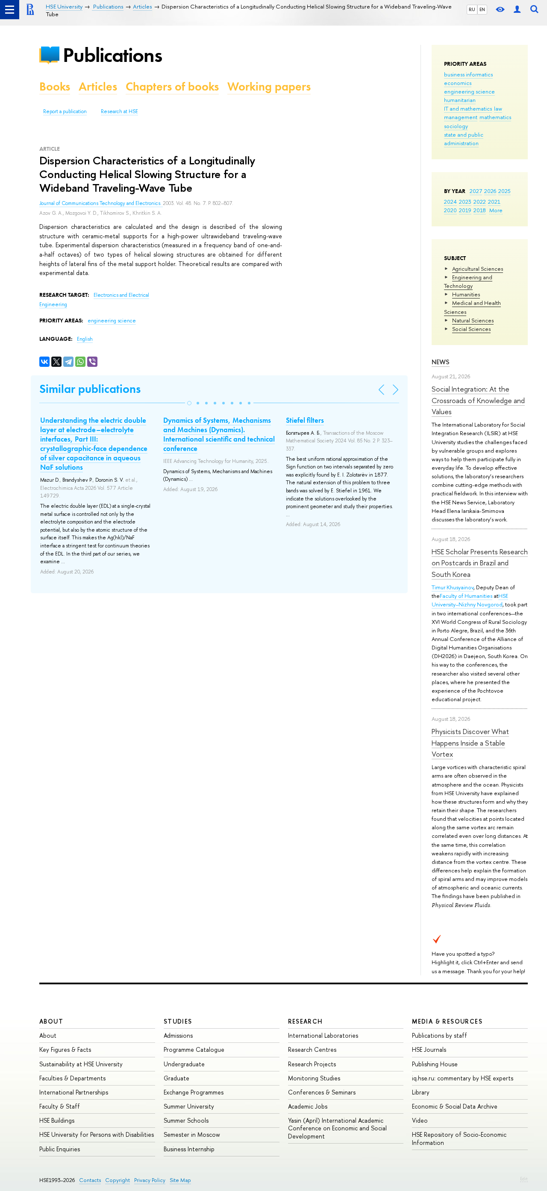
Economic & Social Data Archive (454, 1106)
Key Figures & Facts (65, 1049)
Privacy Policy (149, 1180)
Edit (524, 1179)
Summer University (189, 1106)
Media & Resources (447, 1021)
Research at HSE (119, 111)
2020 (450, 210)
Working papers (269, 86)
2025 (504, 191)
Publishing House (435, 1064)
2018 (479, 210)
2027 (476, 191)
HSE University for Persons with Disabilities (96, 1134)
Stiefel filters (305, 420)
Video (420, 1120)
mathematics (495, 117)
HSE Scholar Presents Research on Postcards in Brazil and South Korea (480, 563)
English (85, 339)
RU (472, 9)
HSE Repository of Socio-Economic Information (459, 1138)
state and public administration (463, 139)
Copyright (117, 1180)
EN (482, 9)
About (51, 1021)
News (441, 361)
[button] (189, 403)
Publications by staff (439, 1035)
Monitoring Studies (314, 1078)
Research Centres (312, 1049)
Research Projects (312, 1064)
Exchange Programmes (194, 1092)
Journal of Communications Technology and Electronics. (101, 203)
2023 (465, 201)
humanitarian (460, 100)
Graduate (176, 1078)
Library (420, 1092)
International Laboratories (323, 1035)
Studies (178, 1021)
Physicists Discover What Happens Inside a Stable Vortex (470, 742)
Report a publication (65, 111)
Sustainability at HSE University (81, 1064)
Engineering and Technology (468, 281)
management (460, 117)
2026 (490, 191)
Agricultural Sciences (477, 268)
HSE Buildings (56, 1120)
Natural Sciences (473, 320)
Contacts (90, 1180)
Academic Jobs (307, 1106)
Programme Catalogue (194, 1049)
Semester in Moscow (192, 1134)
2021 (494, 201)
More (496, 210)
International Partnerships (73, 1092)
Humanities (466, 294)
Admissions (178, 1035)
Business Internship (189, 1149)
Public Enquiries (59, 1149)
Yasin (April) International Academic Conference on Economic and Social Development (337, 1128)
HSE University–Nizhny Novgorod (470, 600)
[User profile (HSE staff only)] (517, 9)
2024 (450, 201)
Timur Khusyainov (452, 587)
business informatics (468, 74)
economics (457, 83)
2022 (479, 201)
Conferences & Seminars (322, 1092)
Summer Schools (186, 1120)
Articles (98, 86)
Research (305, 1021)
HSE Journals (429, 1049)
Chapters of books (172, 86)
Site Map (180, 1180)
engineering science (469, 91)
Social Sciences (471, 329)
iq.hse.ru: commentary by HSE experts (462, 1078)
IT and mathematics (468, 108)
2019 (465, 210)
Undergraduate (184, 1064)
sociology (456, 126)
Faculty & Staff (59, 1106)
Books (54, 86)
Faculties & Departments (72, 1078)
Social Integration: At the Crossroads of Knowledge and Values (478, 400)
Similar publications (90, 388)
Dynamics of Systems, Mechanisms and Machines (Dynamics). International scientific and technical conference (219, 434)
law (498, 108)
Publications (112, 55)
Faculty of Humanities (466, 596)
